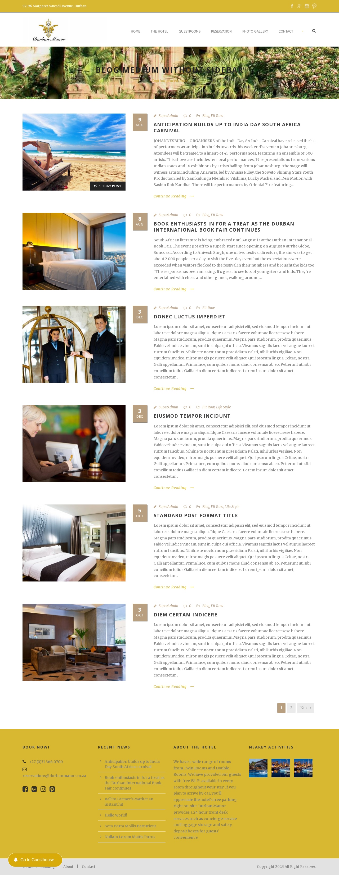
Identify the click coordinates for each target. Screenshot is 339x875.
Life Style (223, 407)
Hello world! (116, 815)
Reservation (221, 31)
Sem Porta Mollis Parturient (130, 826)
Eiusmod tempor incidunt (192, 416)
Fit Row (217, 116)
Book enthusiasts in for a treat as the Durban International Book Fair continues (224, 226)
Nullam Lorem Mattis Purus (130, 837)
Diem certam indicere (185, 614)
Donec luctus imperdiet (190, 316)
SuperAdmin (168, 116)
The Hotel (159, 31)
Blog (205, 116)
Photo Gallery (255, 31)
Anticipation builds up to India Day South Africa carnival (227, 127)
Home (135, 31)
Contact (286, 31)
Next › (305, 707)
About (68, 866)
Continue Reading (170, 196)
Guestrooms (189, 31)
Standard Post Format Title (196, 515)
